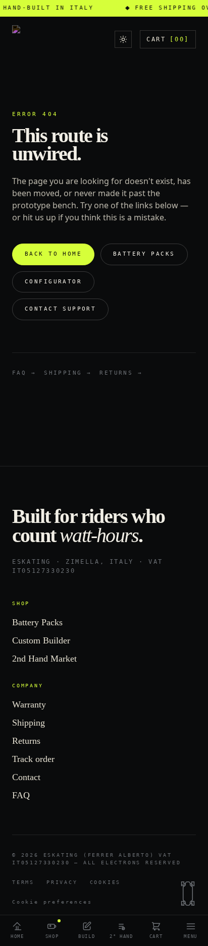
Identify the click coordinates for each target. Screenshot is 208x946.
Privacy (62, 882)
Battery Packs (37, 622)
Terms (23, 882)
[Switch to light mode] (123, 39)
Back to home (53, 254)
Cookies (105, 882)
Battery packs (144, 254)
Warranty (29, 704)
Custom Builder (41, 640)
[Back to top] (188, 893)
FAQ (21, 795)
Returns (26, 741)
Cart (167, 39)
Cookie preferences (52, 902)
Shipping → (67, 373)
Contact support (60, 309)
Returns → (120, 373)
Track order (33, 759)
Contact (26, 777)
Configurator (53, 281)
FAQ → (24, 373)
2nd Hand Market (44, 659)
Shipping (28, 723)
